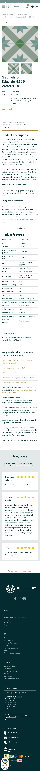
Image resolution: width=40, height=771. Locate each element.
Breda (15, 688)
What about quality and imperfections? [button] (17, 373)
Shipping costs (9, 640)
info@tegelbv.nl (13, 737)
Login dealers (8, 676)
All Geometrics (9, 23)
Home (4, 15)
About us (12, 15)
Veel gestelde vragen (12, 653)
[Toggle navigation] (3, 6)
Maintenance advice (11, 648)
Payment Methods (10, 643)
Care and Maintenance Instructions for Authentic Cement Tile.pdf (16, 338)
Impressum (7, 622)
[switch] (5, 768)
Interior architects (10, 666)
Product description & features (13, 122)
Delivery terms (9, 615)
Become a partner (10, 671)
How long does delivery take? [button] (14, 368)
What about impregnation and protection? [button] (18, 378)
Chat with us (13, 742)
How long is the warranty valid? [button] (14, 382)
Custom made (23, 15)
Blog (5, 625)
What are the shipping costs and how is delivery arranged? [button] (17, 361)
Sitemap (6, 620)
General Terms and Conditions (15, 617)
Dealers (6, 673)
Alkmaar (7, 688)
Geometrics (9, 17)
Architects (7, 668)
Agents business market (12, 678)
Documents (6, 125)
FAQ (5, 650)
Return (6, 645)
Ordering (7, 638)
